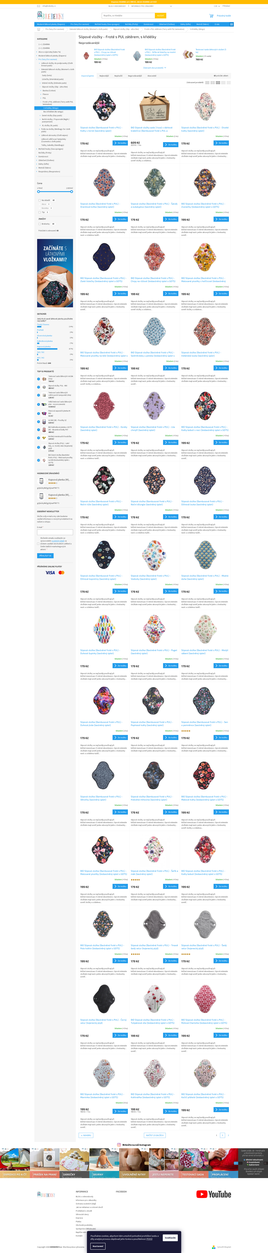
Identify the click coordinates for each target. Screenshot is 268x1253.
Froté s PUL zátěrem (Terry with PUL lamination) (58, 103)
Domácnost (43, 156)
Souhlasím (170, 1237)
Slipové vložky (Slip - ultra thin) (55, 86)
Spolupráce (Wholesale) (86, 1228)
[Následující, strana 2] (222, 1135)
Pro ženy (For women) (48, 59)
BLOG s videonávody (117, 6)
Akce (45, 204)
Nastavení (98, 1246)
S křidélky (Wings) (50, 108)
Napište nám (81, 1232)
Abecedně (152, 76)
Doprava (79, 1218)
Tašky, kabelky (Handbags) (52, 145)
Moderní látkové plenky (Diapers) (52, 55)
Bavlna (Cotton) (49, 90)
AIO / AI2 (40, 357)
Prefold (40, 330)
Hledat (160, 15)
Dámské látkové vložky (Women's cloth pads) (57, 70)
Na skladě (48, 200)
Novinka (47, 208)
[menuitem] (51, 24)
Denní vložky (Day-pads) (52, 115)
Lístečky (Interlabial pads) (53, 79)
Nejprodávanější (135, 76)
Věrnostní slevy (82, 1214)
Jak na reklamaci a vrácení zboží (89, 1207)
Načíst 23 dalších (154, 1135)
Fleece (46, 94)
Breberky (48, 224)
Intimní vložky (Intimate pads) (54, 83)
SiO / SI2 (40, 352)
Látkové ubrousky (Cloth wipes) (54, 135)
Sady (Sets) (47, 75)
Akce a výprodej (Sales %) (50, 52)
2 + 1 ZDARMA (44, 48)
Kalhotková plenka (45, 341)
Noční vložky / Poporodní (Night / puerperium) (55, 120)
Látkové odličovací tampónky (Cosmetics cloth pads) (53, 140)
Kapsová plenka (44, 346)
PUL (44, 98)
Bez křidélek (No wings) (53, 111)
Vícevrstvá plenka (44, 335)
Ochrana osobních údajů (86, 1203)
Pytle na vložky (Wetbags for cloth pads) (55, 130)
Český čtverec (43, 324)
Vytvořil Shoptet (224, 1247)
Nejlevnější (104, 76)
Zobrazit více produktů (153, 67)
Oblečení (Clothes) (46, 160)
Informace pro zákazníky (142, 6)
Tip (45, 212)
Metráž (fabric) (45, 167)
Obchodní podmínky (84, 1225)
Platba (78, 1221)
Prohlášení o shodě (84, 1211)
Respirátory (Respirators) (49, 171)
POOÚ (149, 1239)
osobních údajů (58, 541)
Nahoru (87, 1135)
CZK (216, 6)
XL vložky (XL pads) (50, 125)
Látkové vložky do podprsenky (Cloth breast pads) (57, 64)
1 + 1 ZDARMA (44, 44)
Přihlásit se (45, 555)
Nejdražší (118, 76)
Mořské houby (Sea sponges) (51, 149)
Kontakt (79, 1235)
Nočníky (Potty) (45, 152)
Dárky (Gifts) (44, 164)
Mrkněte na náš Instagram (137, 1145)
